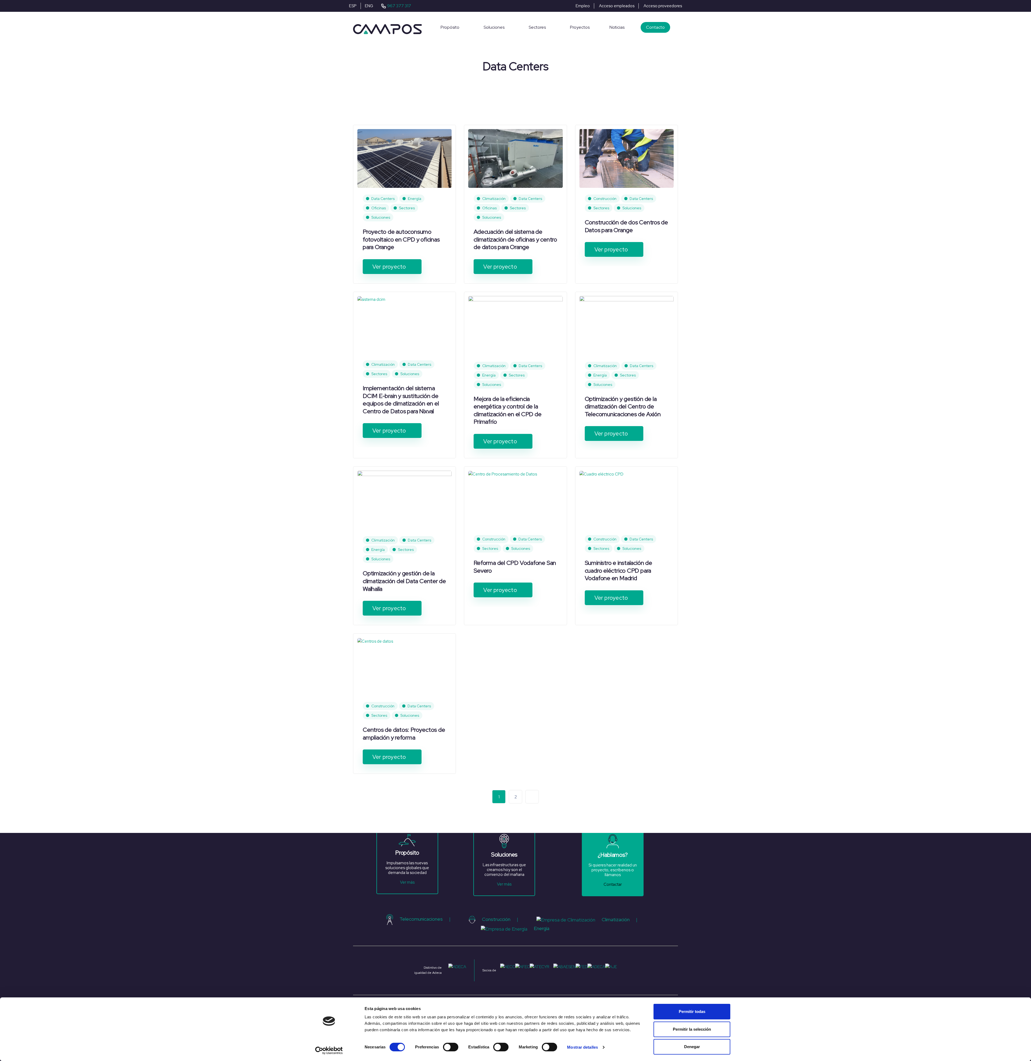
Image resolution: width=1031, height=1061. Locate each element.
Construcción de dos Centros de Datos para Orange (626, 226)
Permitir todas (692, 1011)
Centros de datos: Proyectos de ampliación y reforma (404, 733)
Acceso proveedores (663, 6)
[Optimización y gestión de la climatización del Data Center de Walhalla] (404, 499)
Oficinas (378, 208)
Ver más (407, 882)
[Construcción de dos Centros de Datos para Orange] (626, 158)
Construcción (604, 198)
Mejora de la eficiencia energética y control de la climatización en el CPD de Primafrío (507, 410)
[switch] (450, 1047)
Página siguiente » (532, 796)
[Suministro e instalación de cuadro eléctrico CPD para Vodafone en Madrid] (601, 474)
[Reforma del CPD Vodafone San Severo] (502, 474)
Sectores (407, 208)
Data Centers (383, 198)
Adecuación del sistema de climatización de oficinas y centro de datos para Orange (515, 239)
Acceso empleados (616, 6)
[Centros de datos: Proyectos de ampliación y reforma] (375, 640)
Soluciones (494, 27)
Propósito (450, 27)
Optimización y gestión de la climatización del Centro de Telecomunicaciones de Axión (623, 406)
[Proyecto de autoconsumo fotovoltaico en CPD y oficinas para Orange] (404, 158)
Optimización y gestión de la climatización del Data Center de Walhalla (404, 580)
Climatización (494, 198)
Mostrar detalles (582, 1047)
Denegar (692, 1046)
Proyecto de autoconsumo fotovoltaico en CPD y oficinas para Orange (401, 239)
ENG (369, 6)
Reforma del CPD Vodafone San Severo (515, 567)
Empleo (583, 6)
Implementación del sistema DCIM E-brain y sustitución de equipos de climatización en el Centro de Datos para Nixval (401, 399)
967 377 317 (399, 6)
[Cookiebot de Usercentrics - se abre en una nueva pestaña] (329, 1051)
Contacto (655, 27)
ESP (353, 6)
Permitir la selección (692, 1029)
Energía (414, 198)
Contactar (613, 884)
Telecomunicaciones (421, 919)
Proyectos (580, 27)
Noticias (617, 27)
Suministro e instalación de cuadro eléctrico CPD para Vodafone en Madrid (618, 570)
